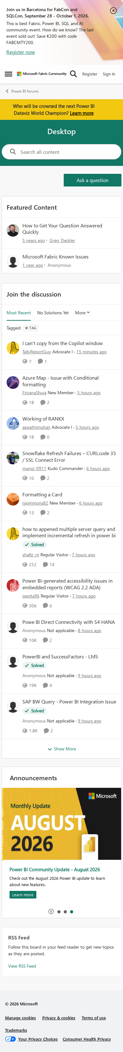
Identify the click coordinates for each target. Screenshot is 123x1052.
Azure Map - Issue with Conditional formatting (60, 381)
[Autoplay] (51, 911)
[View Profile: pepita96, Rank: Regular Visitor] (13, 585)
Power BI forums (24, 91)
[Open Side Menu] (8, 74)
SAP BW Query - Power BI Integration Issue (69, 701)
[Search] (73, 74)
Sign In (109, 73)
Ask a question (92, 180)
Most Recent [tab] (19, 313)
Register (89, 73)
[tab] (59, 911)
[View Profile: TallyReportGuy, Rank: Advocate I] (13, 348)
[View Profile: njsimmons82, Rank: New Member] (13, 499)
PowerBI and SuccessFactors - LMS (60, 656)
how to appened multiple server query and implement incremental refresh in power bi (69, 532)
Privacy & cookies (58, 1017)
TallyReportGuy (36, 352)
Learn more (82, 113)
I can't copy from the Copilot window (62, 343)
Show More (65, 749)
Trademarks (16, 1030)
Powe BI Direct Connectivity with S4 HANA (68, 622)
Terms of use (94, 1017)
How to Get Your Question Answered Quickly (62, 228)
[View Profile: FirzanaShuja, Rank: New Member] (13, 382)
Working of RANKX (43, 418)
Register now (20, 52)
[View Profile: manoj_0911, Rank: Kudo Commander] (13, 458)
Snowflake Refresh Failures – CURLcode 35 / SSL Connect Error (69, 456)
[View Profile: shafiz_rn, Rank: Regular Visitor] (13, 533)
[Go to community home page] (42, 74)
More (80, 313)
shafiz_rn (30, 555)
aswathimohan (36, 427)
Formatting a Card (42, 494)
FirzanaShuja (34, 392)
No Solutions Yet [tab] (53, 313)
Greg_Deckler (62, 240)
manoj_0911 (34, 468)
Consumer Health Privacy (87, 1039)
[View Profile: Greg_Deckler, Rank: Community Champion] (13, 230)
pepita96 (30, 596)
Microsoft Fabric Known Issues (55, 256)
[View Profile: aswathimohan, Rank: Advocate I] (13, 423)
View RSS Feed (22, 966)
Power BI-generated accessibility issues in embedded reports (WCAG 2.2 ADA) (67, 584)
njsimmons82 (35, 503)
